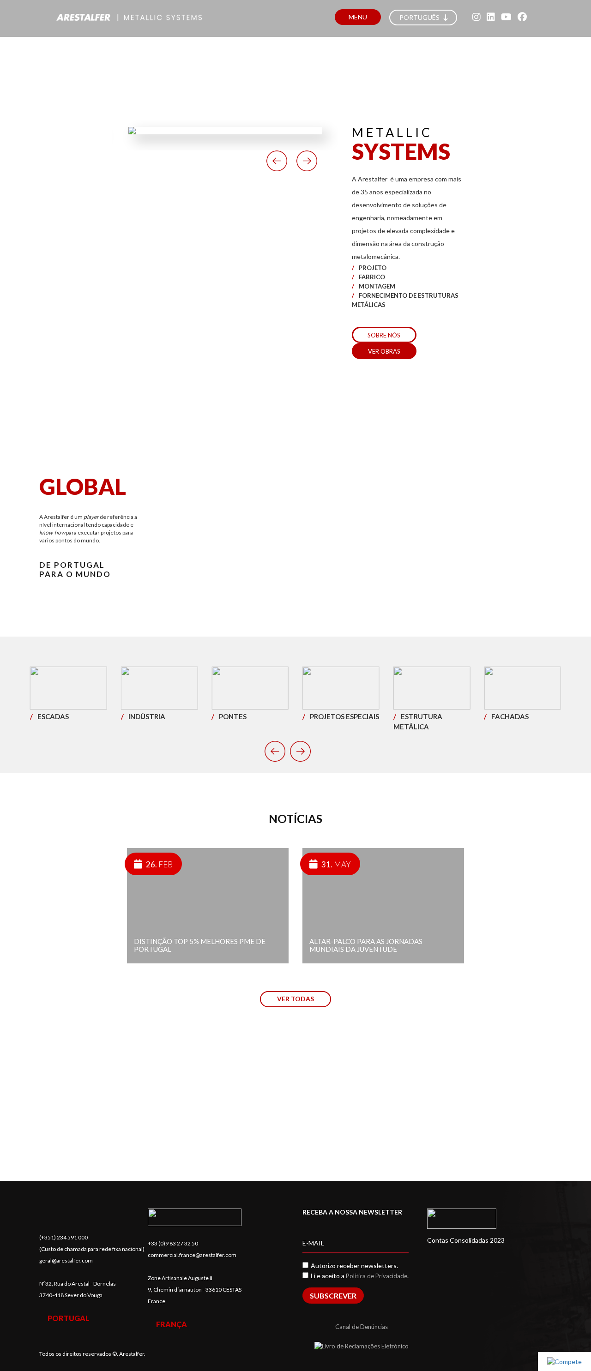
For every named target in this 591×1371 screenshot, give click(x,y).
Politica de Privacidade (376, 1276)
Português (420, 17)
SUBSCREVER (333, 1295)
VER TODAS (295, 999)
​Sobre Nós (384, 335)
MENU (358, 17)
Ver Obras (384, 351)
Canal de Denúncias (361, 1326)
